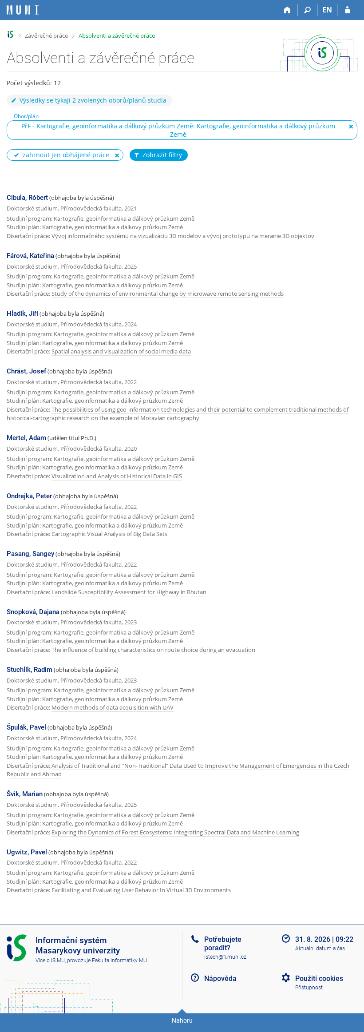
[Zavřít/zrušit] (351, 126)
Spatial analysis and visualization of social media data (121, 351)
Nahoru (182, 1020)
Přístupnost (309, 987)
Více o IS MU (50, 960)
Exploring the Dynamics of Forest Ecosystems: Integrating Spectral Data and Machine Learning (175, 832)
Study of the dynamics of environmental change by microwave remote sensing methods (167, 294)
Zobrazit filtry (162, 155)
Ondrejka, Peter (29, 496)
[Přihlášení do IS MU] (347, 10)
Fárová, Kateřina (30, 256)
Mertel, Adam (26, 438)
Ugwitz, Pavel (27, 852)
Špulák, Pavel (26, 727)
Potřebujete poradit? (222, 943)
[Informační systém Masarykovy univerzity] (23, 10)
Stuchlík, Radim (29, 670)
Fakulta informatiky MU (119, 960)
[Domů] (287, 10)
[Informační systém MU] (10, 34)
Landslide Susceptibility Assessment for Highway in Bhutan (128, 592)
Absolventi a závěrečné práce (117, 36)
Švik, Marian (25, 794)
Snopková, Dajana (33, 612)
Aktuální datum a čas (320, 948)
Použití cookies (319, 978)
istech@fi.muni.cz (225, 957)
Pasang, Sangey (30, 554)
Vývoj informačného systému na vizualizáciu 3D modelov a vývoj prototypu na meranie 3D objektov (182, 236)
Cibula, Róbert (27, 198)
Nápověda (220, 978)
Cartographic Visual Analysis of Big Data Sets (109, 534)
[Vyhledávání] (307, 10)
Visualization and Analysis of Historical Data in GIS (116, 476)
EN (327, 10)
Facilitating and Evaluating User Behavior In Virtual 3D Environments (141, 890)
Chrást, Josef (26, 371)
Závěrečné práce (46, 36)
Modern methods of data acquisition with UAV (112, 707)
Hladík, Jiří (22, 314)
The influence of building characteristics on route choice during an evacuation (153, 650)
